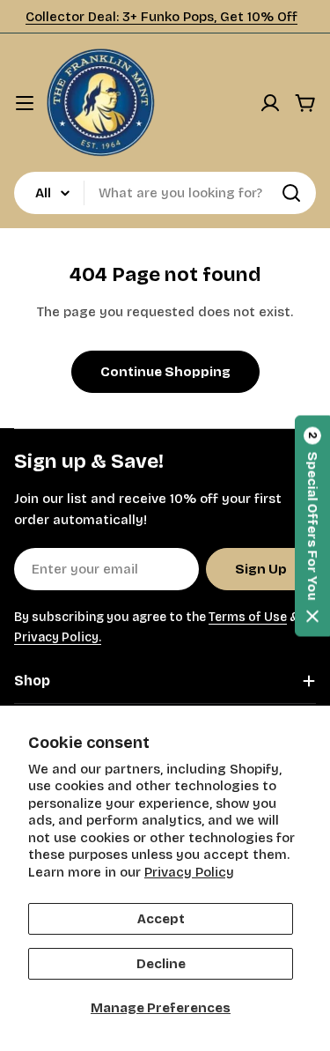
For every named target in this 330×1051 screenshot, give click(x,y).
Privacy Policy (189, 872)
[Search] (291, 193)
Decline (161, 964)
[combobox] (165, 193)
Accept (161, 919)
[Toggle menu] (24, 103)
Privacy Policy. (57, 637)
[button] (312, 525)
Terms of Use (248, 617)
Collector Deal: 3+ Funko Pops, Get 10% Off (161, 17)
